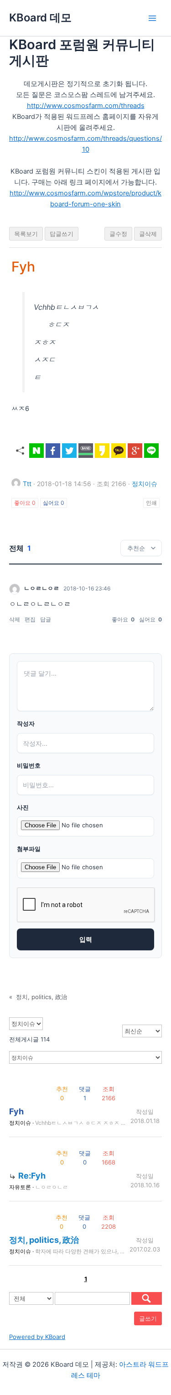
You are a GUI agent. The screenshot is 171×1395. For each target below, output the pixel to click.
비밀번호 (29, 765)
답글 (45, 619)
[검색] (146, 1298)
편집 (30, 619)
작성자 (26, 723)
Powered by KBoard (37, 1336)
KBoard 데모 (40, 17)
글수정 (118, 233)
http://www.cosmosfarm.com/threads (86, 106)
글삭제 (148, 233)
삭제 (14, 619)
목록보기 (26, 233)
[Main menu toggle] (152, 18)
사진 (23, 807)
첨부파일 (29, 849)
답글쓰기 (61, 233)
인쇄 (151, 502)
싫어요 (53, 502)
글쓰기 (148, 1318)
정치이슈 (144, 483)
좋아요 (25, 502)
